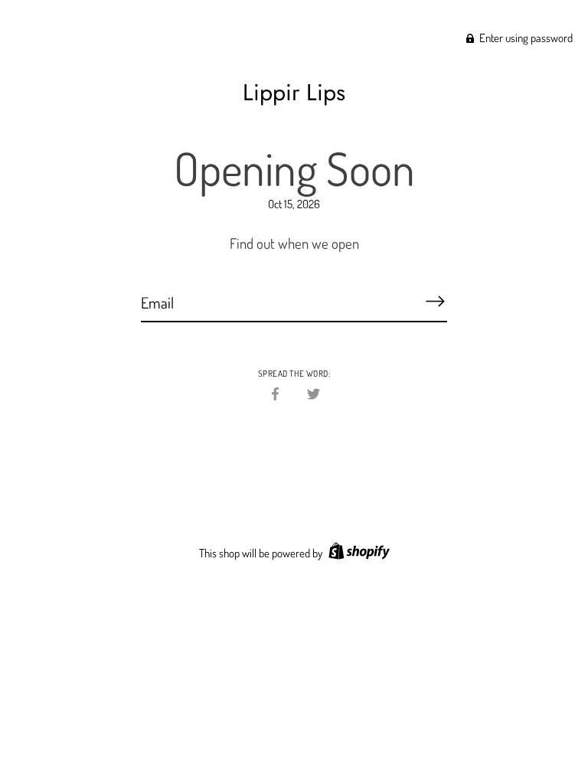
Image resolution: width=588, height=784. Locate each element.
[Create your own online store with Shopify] (357, 553)
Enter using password (525, 38)
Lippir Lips (294, 92)
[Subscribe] (435, 302)
